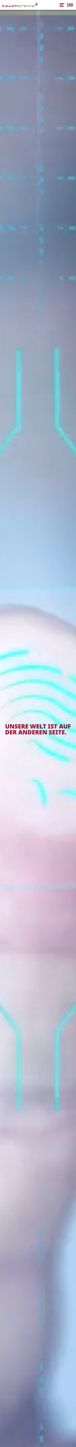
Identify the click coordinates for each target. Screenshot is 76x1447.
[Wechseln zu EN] (70, 4)
